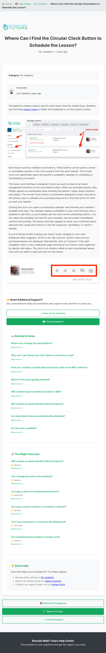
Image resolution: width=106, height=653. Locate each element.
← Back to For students (53, 313)
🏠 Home (7, 3)
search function (53, 581)
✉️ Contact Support (53, 321)
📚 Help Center (23, 3)
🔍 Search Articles (53, 611)
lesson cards (30, 109)
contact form (58, 584)
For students (40, 3)
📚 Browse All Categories (53, 603)
